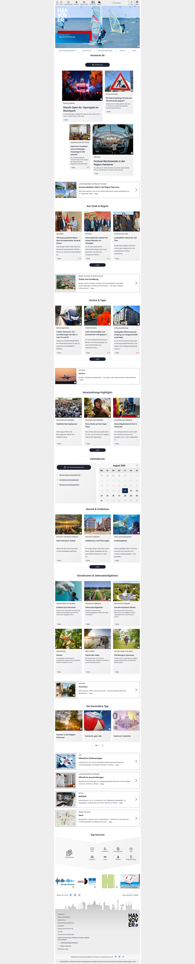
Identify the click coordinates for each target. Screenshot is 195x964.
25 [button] (107, 496)
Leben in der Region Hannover (67, 50)
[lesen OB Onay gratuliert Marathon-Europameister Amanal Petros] (68, 236)
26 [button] (113, 496)
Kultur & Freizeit (86, 50)
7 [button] (125, 480)
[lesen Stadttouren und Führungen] (97, 539)
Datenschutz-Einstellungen (66, 934)
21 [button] (125, 491)
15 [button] (131, 486)
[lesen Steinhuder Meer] (97, 651)
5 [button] (113, 480)
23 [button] (137, 491)
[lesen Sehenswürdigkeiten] (97, 603)
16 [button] (137, 486)
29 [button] (113, 475)
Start (57, 4)
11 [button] (107, 486)
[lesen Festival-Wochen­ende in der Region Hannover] (113, 150)
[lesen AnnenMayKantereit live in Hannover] (126, 422)
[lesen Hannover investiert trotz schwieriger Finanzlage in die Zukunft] (79, 146)
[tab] (96, 745)
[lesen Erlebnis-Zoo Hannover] (68, 603)
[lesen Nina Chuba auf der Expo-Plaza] (97, 422)
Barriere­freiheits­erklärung (66, 923)
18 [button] (107, 491)
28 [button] (107, 475)
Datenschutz (61, 920)
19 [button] (113, 491)
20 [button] (119, 491)
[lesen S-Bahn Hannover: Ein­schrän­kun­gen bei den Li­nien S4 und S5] (68, 330)
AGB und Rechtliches (64, 917)
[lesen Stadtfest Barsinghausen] (68, 422)
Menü (137, 4)
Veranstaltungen (68, 4)
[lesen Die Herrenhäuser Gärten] (126, 603)
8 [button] (130, 480)
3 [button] (101, 480)
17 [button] (102, 491)
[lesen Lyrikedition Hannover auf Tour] (126, 236)
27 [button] (102, 475)
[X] (79, 895)
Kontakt (60, 931)
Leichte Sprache (84, 4)
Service (134, 50)
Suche (131, 4)
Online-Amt (93, 4)
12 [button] (113, 486)
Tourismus (122, 50)
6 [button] (119, 480)
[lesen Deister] (68, 651)
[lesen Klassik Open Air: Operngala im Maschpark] (82, 96)
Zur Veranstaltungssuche (75, 467)
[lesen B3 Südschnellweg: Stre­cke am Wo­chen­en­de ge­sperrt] (119, 92)
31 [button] (125, 475)
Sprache (76, 4)
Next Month (137, 465)
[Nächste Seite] (103, 745)
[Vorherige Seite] (92, 745)
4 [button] (107, 480)
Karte (61, 4)
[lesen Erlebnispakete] (126, 539)
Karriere (99, 4)
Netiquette (61, 925)
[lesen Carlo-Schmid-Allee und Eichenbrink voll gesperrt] (97, 330)
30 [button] (119, 475)
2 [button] (136, 475)
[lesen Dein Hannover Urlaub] (68, 539)
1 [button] (130, 475)
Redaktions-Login (63, 949)
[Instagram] (75, 895)
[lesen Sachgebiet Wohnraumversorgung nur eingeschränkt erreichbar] (126, 330)
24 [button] (102, 496)
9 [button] (136, 480)
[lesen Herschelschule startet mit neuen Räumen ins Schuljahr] (97, 236)
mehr (97, 265)
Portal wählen (117, 3)
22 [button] (131, 491)
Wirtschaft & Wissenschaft (105, 50)
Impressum (61, 914)
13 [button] (119, 486)
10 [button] (102, 486)
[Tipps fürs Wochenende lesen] (97, 27)
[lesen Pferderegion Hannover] (126, 651)
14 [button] (125, 486)
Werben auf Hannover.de (65, 928)
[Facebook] (70, 895)
